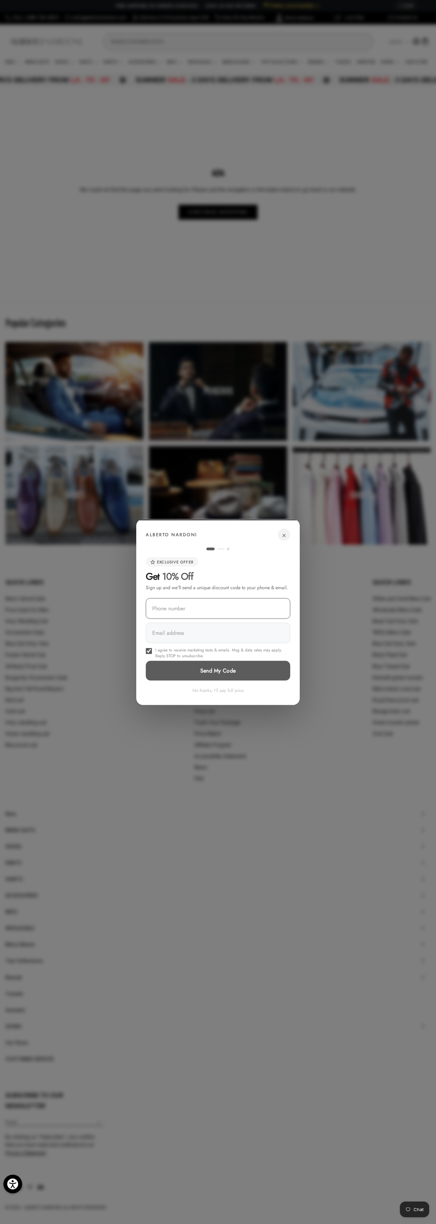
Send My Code (218, 671)
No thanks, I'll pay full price (218, 690)
